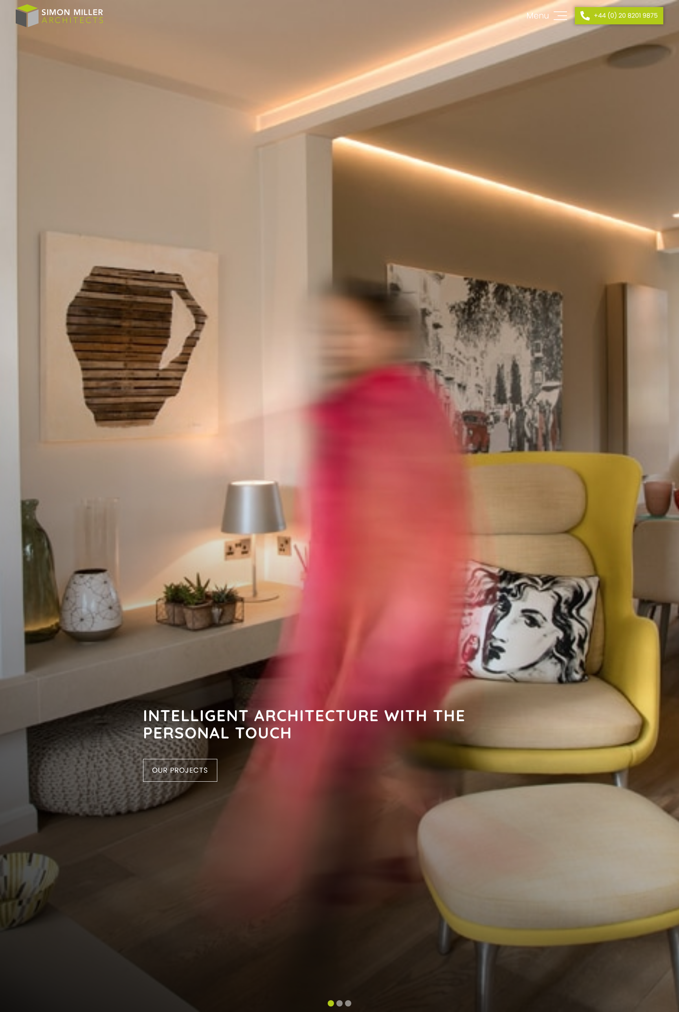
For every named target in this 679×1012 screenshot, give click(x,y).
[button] (331, 1003)
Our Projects (180, 770)
